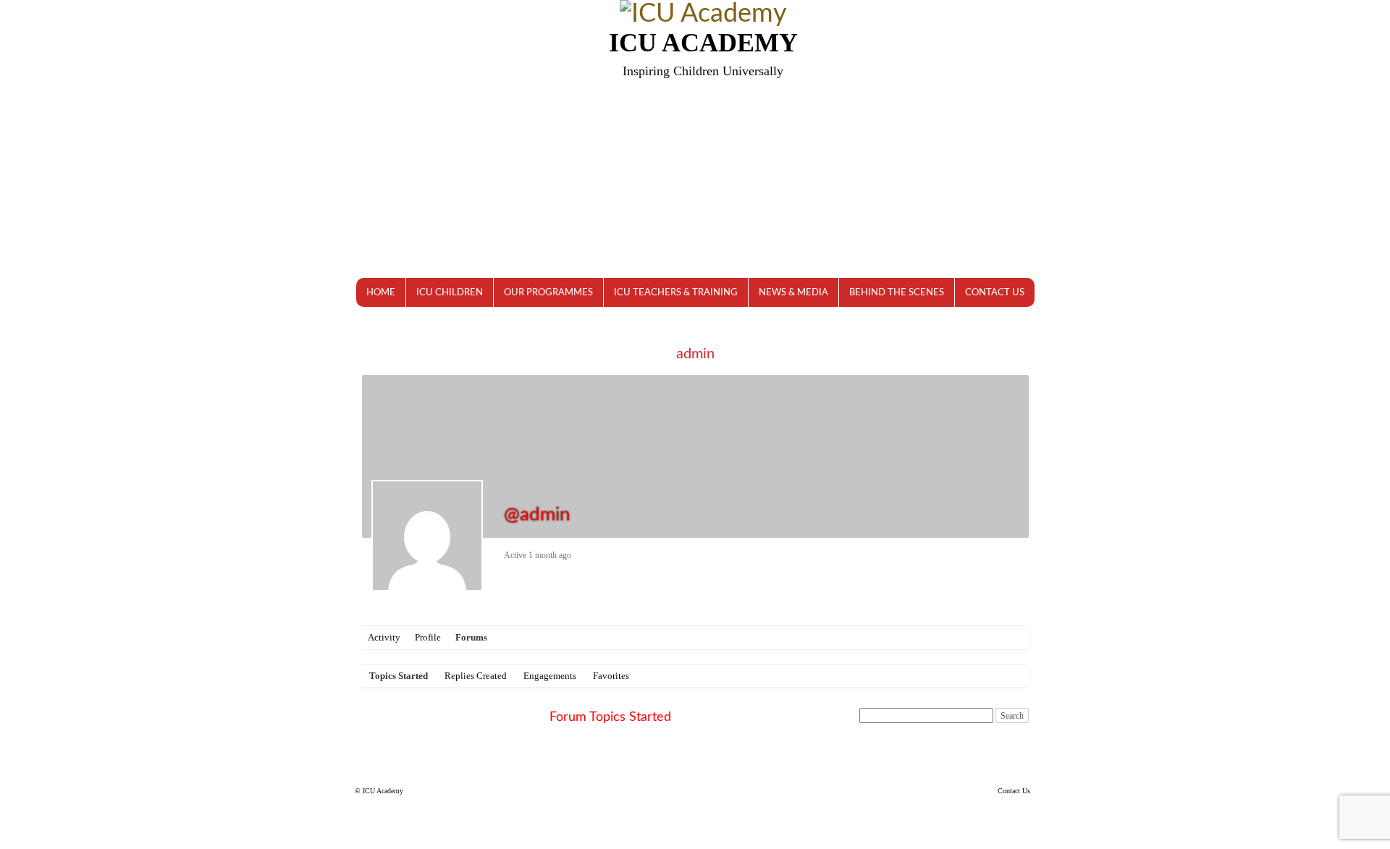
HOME (380, 292)
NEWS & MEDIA (793, 292)
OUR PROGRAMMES (548, 292)
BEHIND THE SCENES (896, 292)
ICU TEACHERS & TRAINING (676, 292)
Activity (384, 637)
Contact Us (1014, 791)
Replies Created (476, 675)
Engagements (549, 675)
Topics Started (398, 675)
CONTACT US (994, 292)
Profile (428, 637)
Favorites (611, 675)
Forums (471, 637)
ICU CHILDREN (449, 292)
